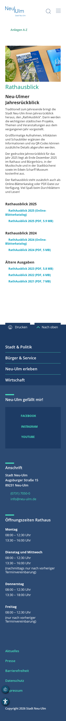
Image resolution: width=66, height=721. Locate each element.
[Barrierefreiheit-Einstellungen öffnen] (5, 701)
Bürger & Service (20, 357)
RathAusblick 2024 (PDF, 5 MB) (29, 250)
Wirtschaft (15, 379)
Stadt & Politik (18, 346)
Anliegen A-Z (19, 30)
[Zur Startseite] (15, 12)
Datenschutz (14, 680)
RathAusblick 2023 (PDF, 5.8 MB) (30, 269)
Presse (10, 661)
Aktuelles (12, 651)
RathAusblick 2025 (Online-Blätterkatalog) (25, 213)
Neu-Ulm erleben (21, 368)
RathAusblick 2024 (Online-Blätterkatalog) (25, 242)
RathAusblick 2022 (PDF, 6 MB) (29, 275)
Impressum (14, 690)
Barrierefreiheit (17, 671)
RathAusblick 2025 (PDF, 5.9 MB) (30, 221)
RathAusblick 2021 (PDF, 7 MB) (29, 281)
